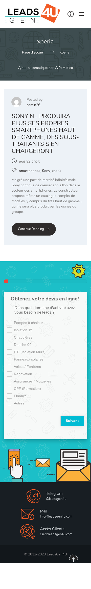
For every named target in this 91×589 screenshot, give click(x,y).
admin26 (33, 105)
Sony (46, 170)
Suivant (72, 421)
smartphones (29, 170)
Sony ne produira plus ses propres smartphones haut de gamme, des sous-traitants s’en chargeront (45, 133)
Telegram (54, 493)
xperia (56, 170)
